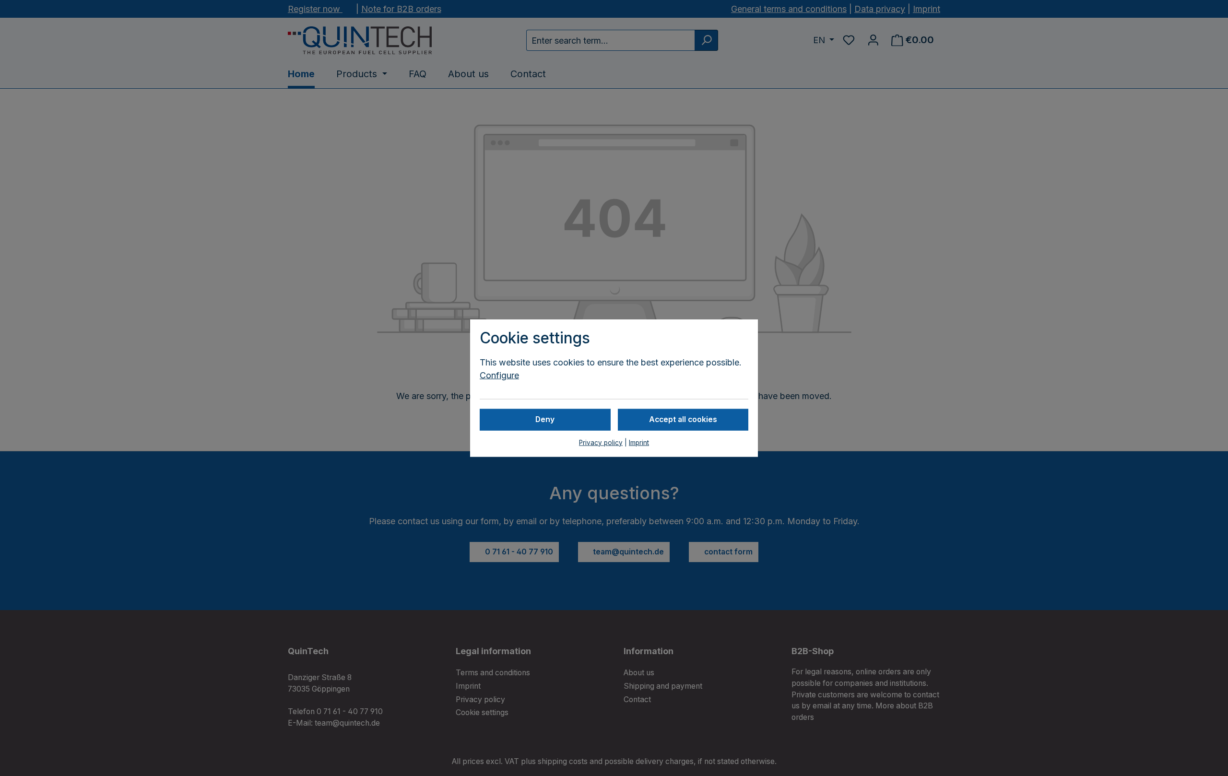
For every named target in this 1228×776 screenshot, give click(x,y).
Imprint (639, 442)
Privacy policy (601, 442)
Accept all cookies (683, 419)
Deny (545, 419)
